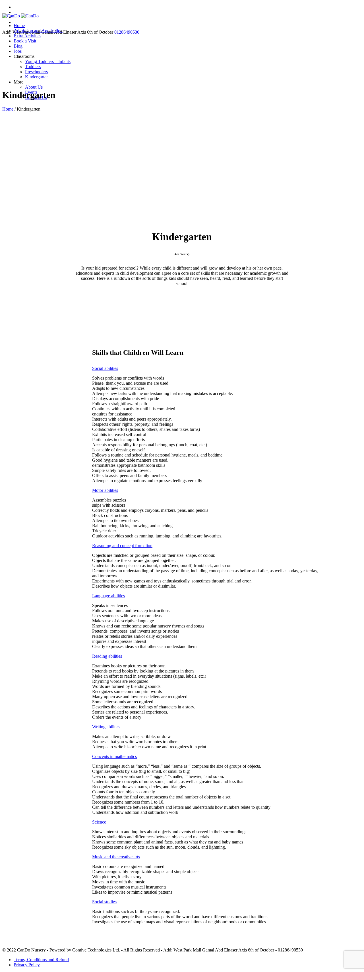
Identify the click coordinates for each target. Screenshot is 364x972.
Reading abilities (107, 656)
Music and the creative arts (116, 856)
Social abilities (105, 368)
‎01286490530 (126, 32)
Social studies (104, 901)
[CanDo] (20, 15)
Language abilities (108, 595)
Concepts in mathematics (114, 756)
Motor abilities (105, 490)
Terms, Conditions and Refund (41, 959)
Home (7, 109)
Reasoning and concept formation (122, 545)
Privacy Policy (27, 964)
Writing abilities (106, 726)
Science (99, 822)
